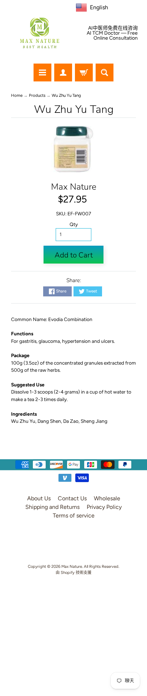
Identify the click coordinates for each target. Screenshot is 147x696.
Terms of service (74, 515)
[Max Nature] (40, 33)
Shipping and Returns (52, 507)
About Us (39, 498)
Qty (74, 224)
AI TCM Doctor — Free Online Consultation (112, 36)
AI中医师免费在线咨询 (113, 28)
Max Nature (73, 187)
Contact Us (72, 498)
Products (37, 95)
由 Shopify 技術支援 (73, 572)
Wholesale (107, 498)
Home (16, 95)
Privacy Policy (104, 507)
